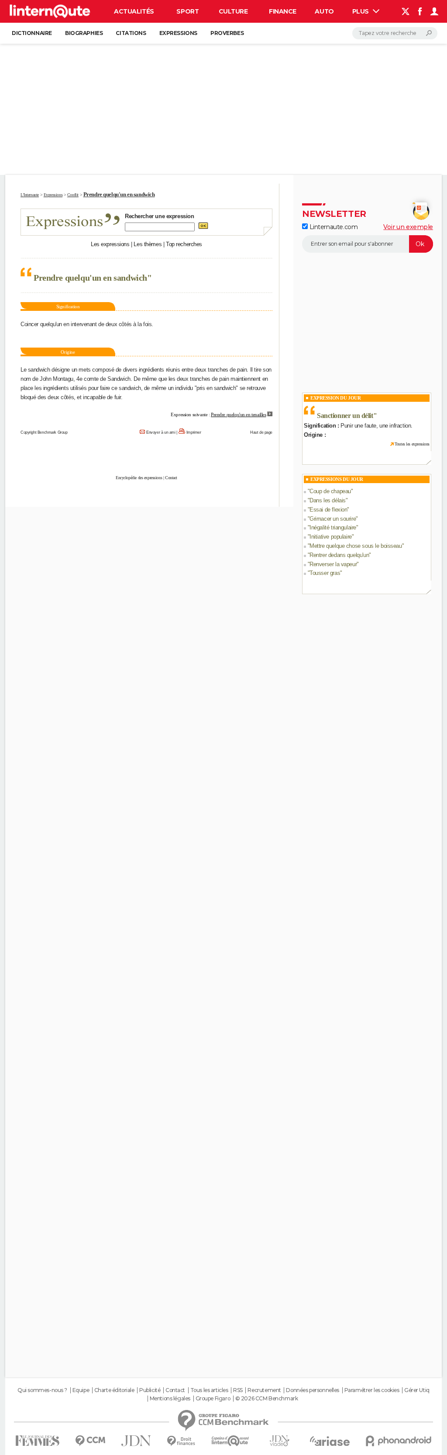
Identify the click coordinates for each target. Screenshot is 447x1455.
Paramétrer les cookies (371, 1390)
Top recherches (184, 244)
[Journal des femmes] (37, 1440)
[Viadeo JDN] (279, 1440)
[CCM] (90, 1440)
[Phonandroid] (398, 1440)
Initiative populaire (330, 536)
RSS (238, 1390)
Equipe (80, 1390)
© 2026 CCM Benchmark (266, 1399)
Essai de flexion (328, 509)
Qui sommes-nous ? (42, 1390)
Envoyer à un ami (160, 432)
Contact (171, 477)
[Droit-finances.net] (181, 1441)
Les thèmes (148, 244)
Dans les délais (327, 500)
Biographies (84, 33)
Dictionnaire (32, 33)
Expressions (178, 33)
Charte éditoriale (114, 1390)
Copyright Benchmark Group (44, 432)
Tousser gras (324, 573)
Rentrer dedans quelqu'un (339, 555)
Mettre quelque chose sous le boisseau (355, 546)
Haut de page (261, 432)
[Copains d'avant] (230, 1440)
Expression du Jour (335, 397)
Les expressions (110, 244)
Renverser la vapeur (333, 564)
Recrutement (264, 1390)
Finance (282, 11)
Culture (233, 11)
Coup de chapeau (330, 491)
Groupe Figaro (213, 1399)
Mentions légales (170, 1399)
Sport (187, 11)
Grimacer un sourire (332, 518)
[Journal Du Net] (136, 1440)
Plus (361, 11)
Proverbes (227, 33)
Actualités (134, 11)
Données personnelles (312, 1390)
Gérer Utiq (417, 1390)
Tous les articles (209, 1390)
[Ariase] (330, 1441)
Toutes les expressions (412, 444)
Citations (131, 33)
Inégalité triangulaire (332, 527)
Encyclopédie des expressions (139, 477)
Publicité (149, 1390)
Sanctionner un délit (345, 415)
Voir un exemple (408, 227)
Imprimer (193, 432)
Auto (324, 11)
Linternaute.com (333, 227)
